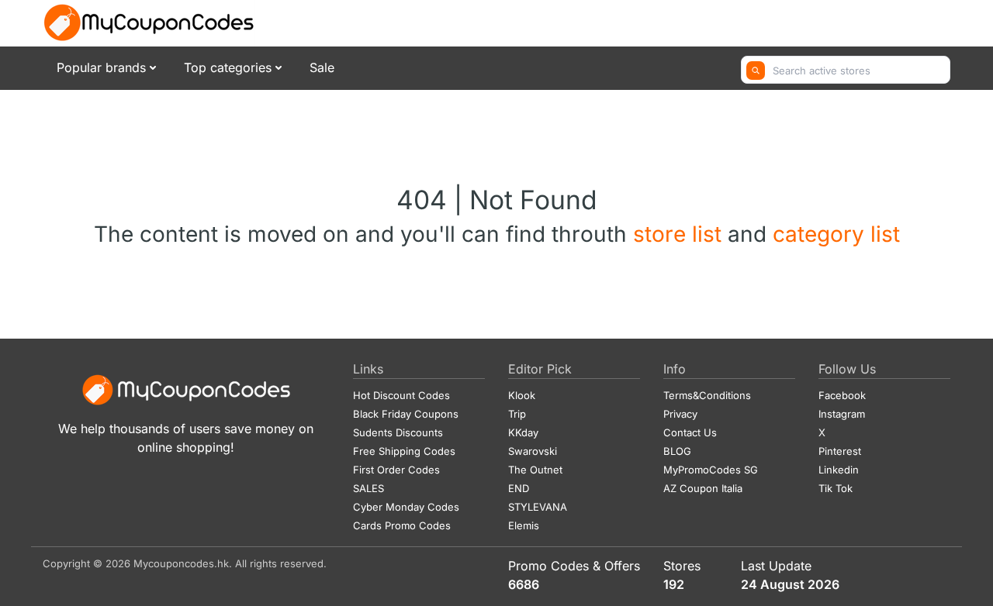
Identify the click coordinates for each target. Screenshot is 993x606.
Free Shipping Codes (404, 451)
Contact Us (690, 432)
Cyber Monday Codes (406, 507)
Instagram (841, 414)
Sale (322, 67)
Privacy (680, 414)
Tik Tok (835, 488)
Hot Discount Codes (401, 395)
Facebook (842, 395)
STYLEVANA (537, 507)
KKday (523, 432)
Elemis (523, 525)
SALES (368, 488)
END (518, 488)
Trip (517, 414)
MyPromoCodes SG (710, 469)
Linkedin (838, 469)
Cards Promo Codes (402, 525)
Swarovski (532, 451)
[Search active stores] (755, 70)
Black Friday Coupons (405, 414)
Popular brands (101, 67)
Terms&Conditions (707, 395)
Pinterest (839, 451)
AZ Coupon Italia (702, 488)
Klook (521, 395)
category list (836, 234)
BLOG (677, 451)
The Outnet (535, 469)
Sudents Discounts (398, 432)
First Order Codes (396, 469)
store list (680, 234)
